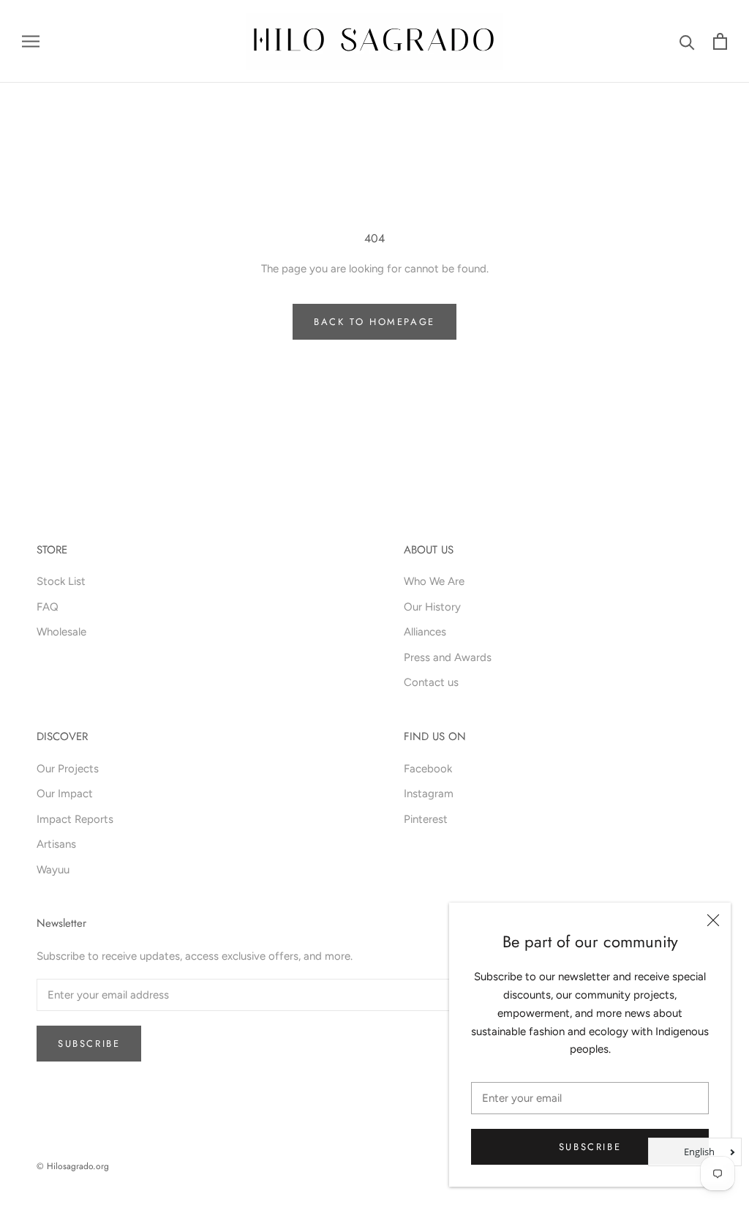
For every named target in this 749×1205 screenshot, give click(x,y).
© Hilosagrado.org (73, 1166)
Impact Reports (75, 819)
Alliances (425, 631)
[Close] (713, 920)
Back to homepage (374, 322)
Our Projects (68, 768)
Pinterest (426, 819)
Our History (432, 606)
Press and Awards (448, 657)
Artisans (56, 844)
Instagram (428, 793)
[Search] (687, 41)
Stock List (61, 581)
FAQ (48, 606)
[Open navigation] (30, 41)
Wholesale (61, 631)
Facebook (428, 768)
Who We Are (434, 581)
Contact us (431, 682)
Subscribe (590, 1147)
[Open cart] (720, 41)
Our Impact (65, 793)
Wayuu (53, 869)
